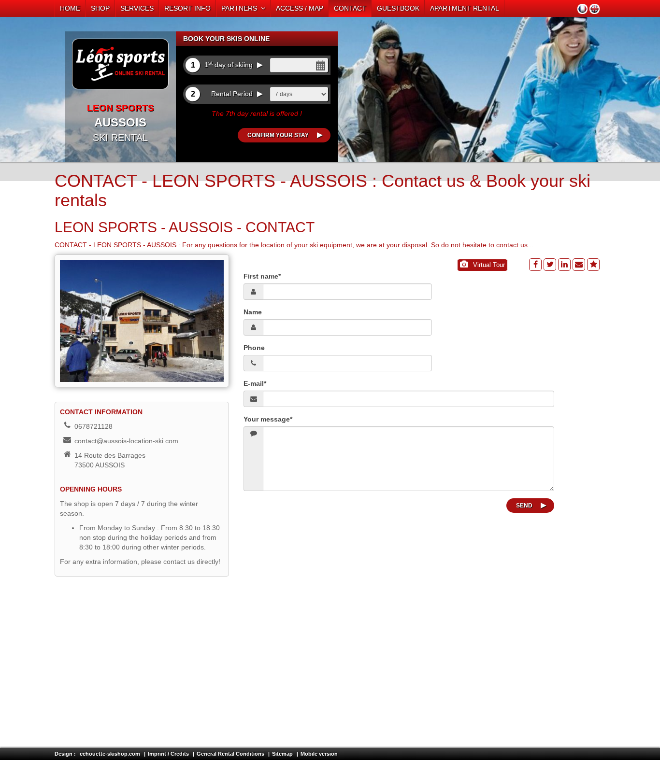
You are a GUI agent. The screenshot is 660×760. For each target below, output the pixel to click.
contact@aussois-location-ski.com (126, 441)
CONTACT (350, 8)
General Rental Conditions (230, 754)
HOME (70, 8)
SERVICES (137, 8)
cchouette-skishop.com (110, 754)
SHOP (100, 8)
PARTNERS (241, 8)
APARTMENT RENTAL (464, 8)
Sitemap (282, 754)
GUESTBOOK (398, 8)
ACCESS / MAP (299, 8)
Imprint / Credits (168, 754)
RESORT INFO (187, 8)
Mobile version (319, 754)
